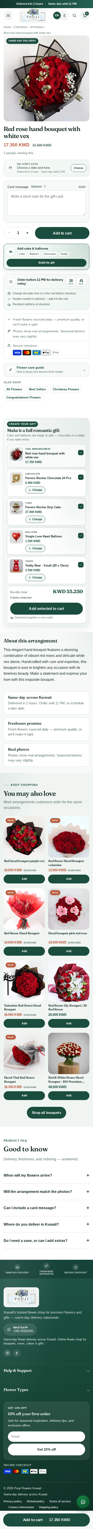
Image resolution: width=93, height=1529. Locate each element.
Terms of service (60, 1501)
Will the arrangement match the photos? (38, 1192)
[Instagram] (7, 1353)
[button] (84, 15)
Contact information (21, 1507)
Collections (21, 27)
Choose (79, 168)
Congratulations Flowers (23, 397)
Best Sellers (37, 389)
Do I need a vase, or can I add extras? (35, 1241)
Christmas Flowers (66, 389)
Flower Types (16, 1389)
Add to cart (62, 233)
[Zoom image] (46, 78)
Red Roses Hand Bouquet (22, 933)
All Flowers (37, 27)
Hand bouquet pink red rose (67, 933)
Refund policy (35, 1501)
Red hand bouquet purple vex (24, 861)
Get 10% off (46, 1449)
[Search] (74, 15)
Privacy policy (13, 1501)
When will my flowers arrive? (28, 1175)
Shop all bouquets (46, 1113)
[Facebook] (17, 1353)
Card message (17, 187)
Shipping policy (48, 1507)
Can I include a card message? (30, 1208)
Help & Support (18, 1370)
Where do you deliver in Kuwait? (31, 1224)
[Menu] (8, 15)
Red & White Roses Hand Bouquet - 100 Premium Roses (65, 1081)
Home (7, 27)
